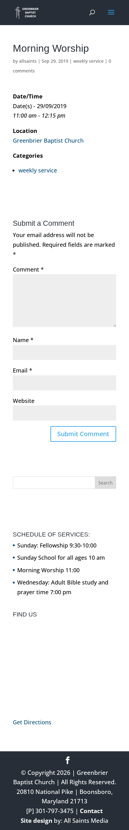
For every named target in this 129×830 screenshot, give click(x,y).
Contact (91, 811)
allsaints (28, 61)
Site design (36, 821)
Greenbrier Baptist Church (48, 140)
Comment (28, 269)
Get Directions (32, 722)
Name (23, 340)
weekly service (88, 61)
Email (22, 370)
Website (23, 400)
